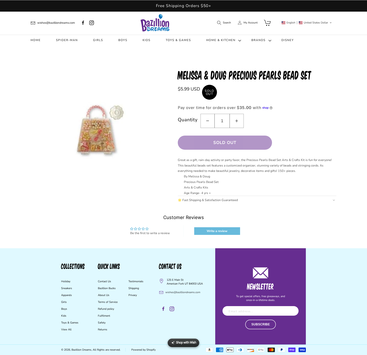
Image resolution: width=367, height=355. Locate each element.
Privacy (132, 295)
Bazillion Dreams (81, 350)
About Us (103, 295)
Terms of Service (108, 302)
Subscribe (260, 324)
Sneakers (66, 288)
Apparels (66, 295)
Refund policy (106, 309)
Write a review (217, 231)
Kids (63, 316)
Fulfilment (104, 316)
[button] (223, 22)
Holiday (65, 281)
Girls (64, 302)
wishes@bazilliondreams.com (182, 292)
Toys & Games (69, 322)
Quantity (188, 119)
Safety (102, 322)
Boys (64, 309)
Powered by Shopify (143, 350)
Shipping (133, 288)
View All (66, 329)
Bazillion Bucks (107, 288)
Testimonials (135, 281)
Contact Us (104, 281)
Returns (102, 329)
